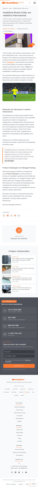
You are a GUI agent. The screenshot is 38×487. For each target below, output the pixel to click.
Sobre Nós (20, 429)
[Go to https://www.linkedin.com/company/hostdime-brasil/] (15, 472)
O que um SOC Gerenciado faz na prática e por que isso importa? (21, 288)
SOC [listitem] (33, 392)
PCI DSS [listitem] (16, 395)
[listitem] (19, 310)
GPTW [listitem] (22, 395)
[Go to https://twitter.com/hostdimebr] (22, 472)
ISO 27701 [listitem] (15, 389)
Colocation (20, 415)
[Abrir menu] (35, 3)
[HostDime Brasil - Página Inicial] (19, 379)
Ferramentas (19, 455)
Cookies (21, 484)
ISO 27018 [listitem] (30, 389)
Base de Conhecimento (19, 452)
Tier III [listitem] (28, 392)
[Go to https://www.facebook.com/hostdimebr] (19, 472)
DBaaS (19, 421)
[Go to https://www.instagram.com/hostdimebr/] (12, 472)
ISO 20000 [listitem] (6, 392)
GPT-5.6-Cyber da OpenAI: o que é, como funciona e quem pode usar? (22, 279)
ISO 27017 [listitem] (22, 389)
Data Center (19, 432)
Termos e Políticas (11, 484)
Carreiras (19, 435)
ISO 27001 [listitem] (7, 389)
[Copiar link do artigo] (18, 215)
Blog (19, 438)
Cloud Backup (19, 418)
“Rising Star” (11, 62)
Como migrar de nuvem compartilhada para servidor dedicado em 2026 (22, 259)
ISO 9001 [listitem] (21, 392)
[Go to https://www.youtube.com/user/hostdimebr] (26, 472)
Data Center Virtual (19, 413)
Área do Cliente (19, 449)
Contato (19, 441)
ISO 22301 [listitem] (14, 392)
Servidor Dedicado (19, 407)
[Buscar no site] (30, 3)
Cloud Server (19, 410)
